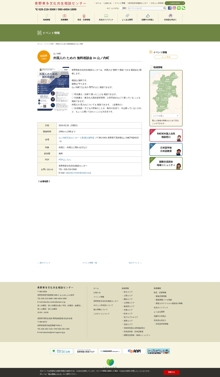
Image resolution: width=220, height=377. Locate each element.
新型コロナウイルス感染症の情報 (169, 303)
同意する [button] (171, 372)
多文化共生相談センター (138, 3)
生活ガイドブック (106, 20)
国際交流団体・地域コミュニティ (137, 335)
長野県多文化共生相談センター (105, 301)
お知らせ (108, 3)
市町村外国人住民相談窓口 (134, 328)
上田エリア (128, 296)
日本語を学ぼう (170, 20)
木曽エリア (128, 310)
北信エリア (128, 324)
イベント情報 (120, 3)
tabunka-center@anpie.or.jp (78, 173)
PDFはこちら (65, 160)
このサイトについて (101, 314)
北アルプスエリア (131, 317)
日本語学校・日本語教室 (133, 332)
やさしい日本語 (157, 3)
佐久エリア (128, 292)
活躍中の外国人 (147, 20)
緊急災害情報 (161, 296)
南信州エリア (129, 306)
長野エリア (128, 321)
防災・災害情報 (84, 20)
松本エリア (128, 314)
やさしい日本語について (103, 305)
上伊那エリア (129, 303)
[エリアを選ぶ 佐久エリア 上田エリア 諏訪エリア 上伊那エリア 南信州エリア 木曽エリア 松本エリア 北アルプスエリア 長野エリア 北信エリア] (166, 116)
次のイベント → (135, 263)
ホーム (98, 3)
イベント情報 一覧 (89, 263)
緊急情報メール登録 (164, 300)
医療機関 (64, 20)
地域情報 (46, 20)
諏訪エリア (128, 299)
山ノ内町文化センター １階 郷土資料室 (76, 138)
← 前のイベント (43, 263)
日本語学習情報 (162, 324)
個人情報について (100, 309)
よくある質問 (127, 20)
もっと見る (166, 57)
